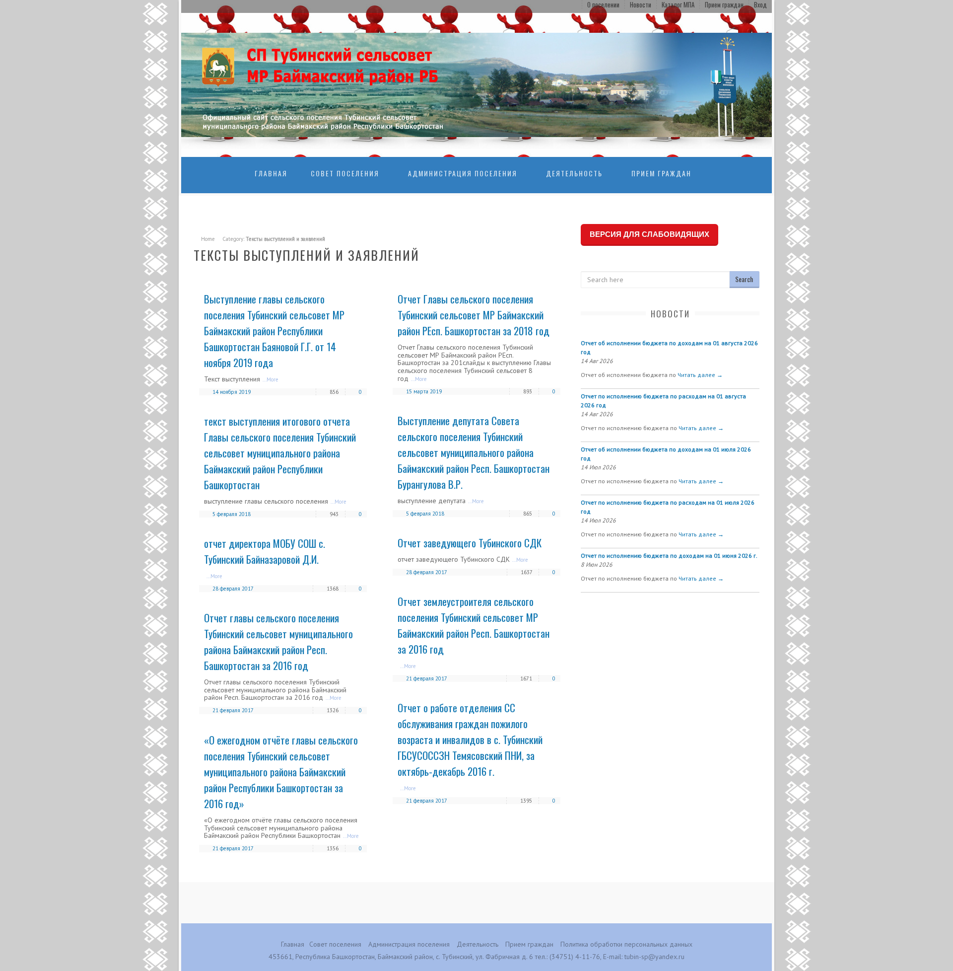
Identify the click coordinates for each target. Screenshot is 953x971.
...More (270, 379)
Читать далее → (700, 374)
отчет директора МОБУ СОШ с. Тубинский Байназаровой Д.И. (264, 551)
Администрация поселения (462, 173)
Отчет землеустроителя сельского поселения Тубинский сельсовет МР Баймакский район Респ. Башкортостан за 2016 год (473, 625)
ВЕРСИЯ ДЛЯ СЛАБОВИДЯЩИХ (649, 234)
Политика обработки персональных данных (626, 944)
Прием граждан (724, 4)
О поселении (603, 4)
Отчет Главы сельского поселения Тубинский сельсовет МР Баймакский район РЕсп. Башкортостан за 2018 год (473, 314)
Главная (271, 173)
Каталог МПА (678, 4)
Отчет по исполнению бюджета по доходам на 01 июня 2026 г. (669, 555)
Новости (640, 4)
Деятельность (574, 173)
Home (208, 238)
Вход (760, 4)
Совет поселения (345, 173)
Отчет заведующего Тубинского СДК (470, 542)
